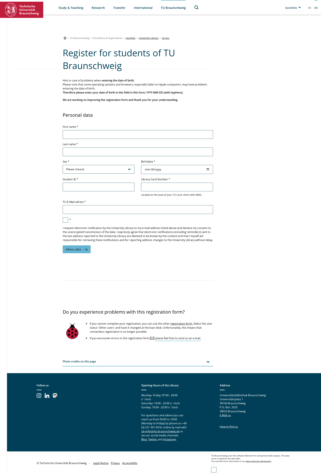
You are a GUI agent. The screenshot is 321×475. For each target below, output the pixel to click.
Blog (144, 439)
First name (70, 127)
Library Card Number (155, 179)
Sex (66, 161)
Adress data (73, 249)
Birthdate (148, 161)
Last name (70, 144)
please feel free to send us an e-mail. (178, 338)
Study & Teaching (71, 8)
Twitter (153, 439)
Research (98, 8)
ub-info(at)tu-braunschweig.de (160, 431)
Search (196, 7)
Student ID (70, 179)
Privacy (115, 463)
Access (165, 38)
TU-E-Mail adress (74, 202)
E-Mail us (225, 415)
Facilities (130, 38)
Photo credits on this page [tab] (79, 361)
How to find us (229, 427)
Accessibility (129, 463)
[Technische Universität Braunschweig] (21, 10)
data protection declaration (258, 461)
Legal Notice (101, 463)
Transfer (119, 8)
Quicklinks (291, 7)
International (143, 8)
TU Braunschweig (173, 8)
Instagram (169, 439)
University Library (148, 38)
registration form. (181, 323)
